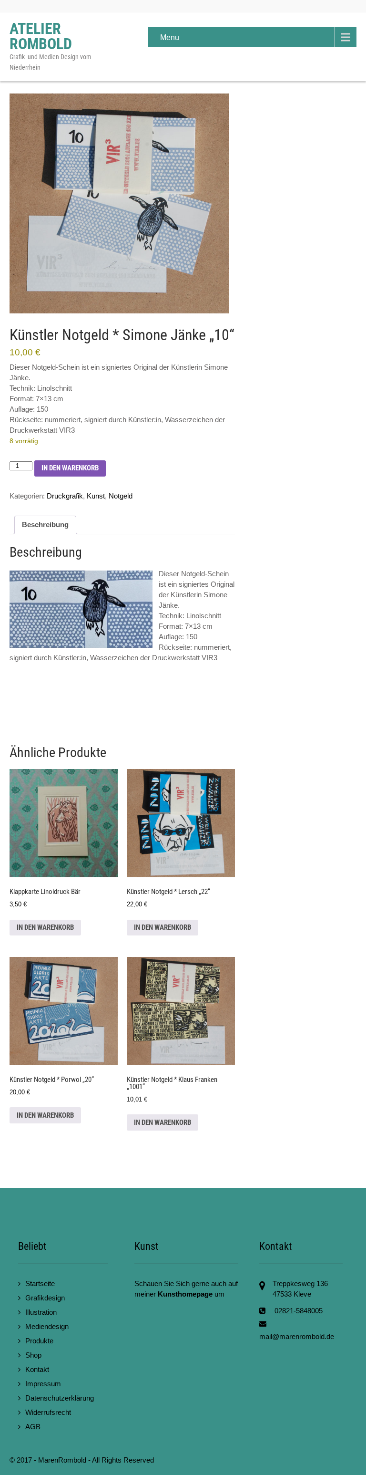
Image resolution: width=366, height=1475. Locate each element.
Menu (169, 37)
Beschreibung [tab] (45, 524)
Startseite (40, 1283)
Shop (33, 1355)
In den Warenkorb (70, 468)
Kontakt (37, 1369)
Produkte (39, 1341)
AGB (33, 1427)
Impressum (43, 1384)
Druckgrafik (65, 496)
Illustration (41, 1312)
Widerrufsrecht (48, 1412)
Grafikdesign (45, 1298)
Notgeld (120, 496)
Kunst (96, 496)
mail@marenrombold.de (296, 1336)
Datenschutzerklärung (59, 1398)
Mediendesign (47, 1326)
